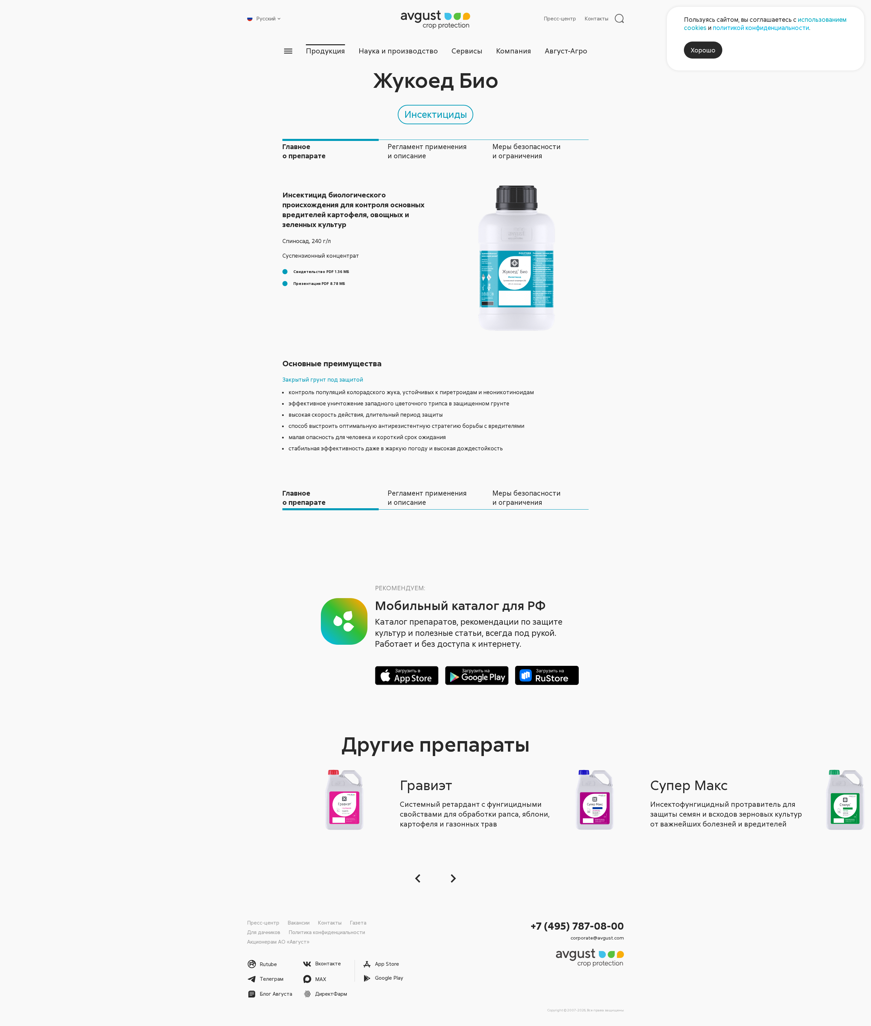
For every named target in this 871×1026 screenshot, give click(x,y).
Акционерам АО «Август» (278, 942)
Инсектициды (435, 114)
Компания (513, 50)
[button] (418, 878)
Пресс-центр (560, 18)
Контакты (596, 18)
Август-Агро (566, 50)
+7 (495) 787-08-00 (577, 925)
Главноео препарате (304, 151)
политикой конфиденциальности (761, 27)
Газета (358, 922)
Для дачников (263, 932)
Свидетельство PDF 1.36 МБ (321, 271)
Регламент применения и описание (427, 151)
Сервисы (466, 50)
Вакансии (298, 922)
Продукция (325, 50)
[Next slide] (453, 878)
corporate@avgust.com (597, 938)
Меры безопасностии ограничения (526, 151)
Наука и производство (398, 50)
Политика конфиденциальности (327, 932)
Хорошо (703, 50)
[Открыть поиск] (619, 18)
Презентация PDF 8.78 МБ (319, 283)
